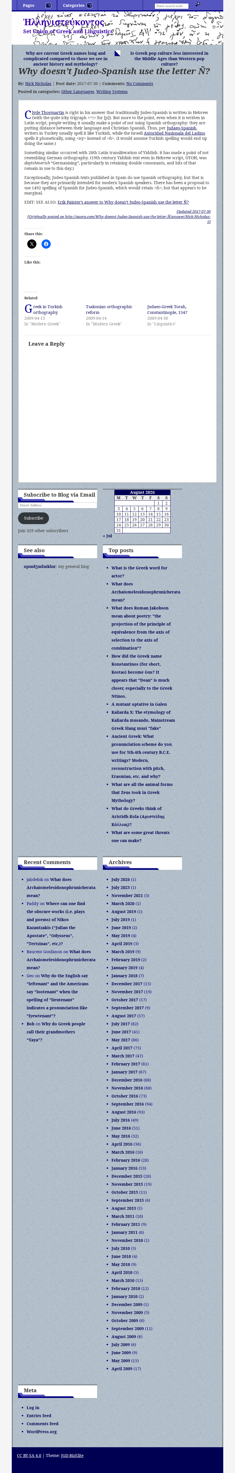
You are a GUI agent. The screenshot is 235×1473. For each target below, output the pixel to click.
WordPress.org (42, 1431)
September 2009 (127, 1328)
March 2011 (122, 1216)
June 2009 (121, 1352)
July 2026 (120, 879)
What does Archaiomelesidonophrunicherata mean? (145, 592)
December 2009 (126, 1304)
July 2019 (120, 919)
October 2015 (124, 1192)
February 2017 (125, 1064)
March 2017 (122, 1056)
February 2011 (125, 1224)
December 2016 (126, 1080)
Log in (33, 1407)
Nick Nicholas (38, 83)
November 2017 (127, 991)
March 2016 (122, 1152)
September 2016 (127, 1104)
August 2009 (123, 1336)
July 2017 (120, 1023)
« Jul (107, 535)
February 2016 (125, 1160)
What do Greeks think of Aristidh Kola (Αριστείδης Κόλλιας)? (137, 816)
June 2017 (121, 1032)
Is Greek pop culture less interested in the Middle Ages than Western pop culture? (169, 58)
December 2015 (126, 1176)
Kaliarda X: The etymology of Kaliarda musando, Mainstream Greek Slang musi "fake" (143, 720)
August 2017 (123, 1015)
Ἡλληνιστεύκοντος (63, 22)
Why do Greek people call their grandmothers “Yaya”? (56, 1032)
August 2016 (123, 1112)
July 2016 (120, 1120)
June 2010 (121, 1256)
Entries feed (39, 1415)
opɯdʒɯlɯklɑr (40, 566)
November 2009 (127, 1312)
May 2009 (120, 1360)
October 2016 (124, 1096)
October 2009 (124, 1320)
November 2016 (127, 1088)
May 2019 (120, 935)
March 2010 (122, 1280)
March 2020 (122, 903)
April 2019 (121, 943)
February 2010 (125, 1288)
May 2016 (120, 1136)
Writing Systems (112, 91)
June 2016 (121, 1128)
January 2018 (124, 975)
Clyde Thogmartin (48, 112)
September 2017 (127, 1007)
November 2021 (127, 895)
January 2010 (124, 1296)
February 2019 (125, 959)
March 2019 (122, 951)
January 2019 (124, 967)
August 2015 (123, 1208)
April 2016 (121, 1144)
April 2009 (121, 1368)
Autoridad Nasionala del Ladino (174, 133)
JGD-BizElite (72, 1455)
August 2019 (123, 911)
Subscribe (33, 518)
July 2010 (120, 1248)
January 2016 (124, 1168)
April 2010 (121, 1272)
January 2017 (124, 1072)
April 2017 (121, 1048)
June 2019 (121, 927)
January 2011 (124, 1232)
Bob (30, 1023)
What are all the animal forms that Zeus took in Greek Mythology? (142, 792)
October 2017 (124, 999)
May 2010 (120, 1264)
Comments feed (42, 1423)
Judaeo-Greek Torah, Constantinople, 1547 (167, 309)
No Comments (139, 83)
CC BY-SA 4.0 (29, 1455)
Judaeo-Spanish (181, 128)
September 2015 (127, 1200)
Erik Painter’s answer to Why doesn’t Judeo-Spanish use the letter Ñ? (123, 202)
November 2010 (127, 1240)
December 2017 (126, 983)
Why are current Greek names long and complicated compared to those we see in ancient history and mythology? (65, 58)
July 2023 (120, 887)
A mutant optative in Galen (139, 704)
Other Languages (77, 91)
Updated (194, 211)
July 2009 (120, 1344)
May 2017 (120, 1040)
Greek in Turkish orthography (47, 309)
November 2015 (127, 1184)
